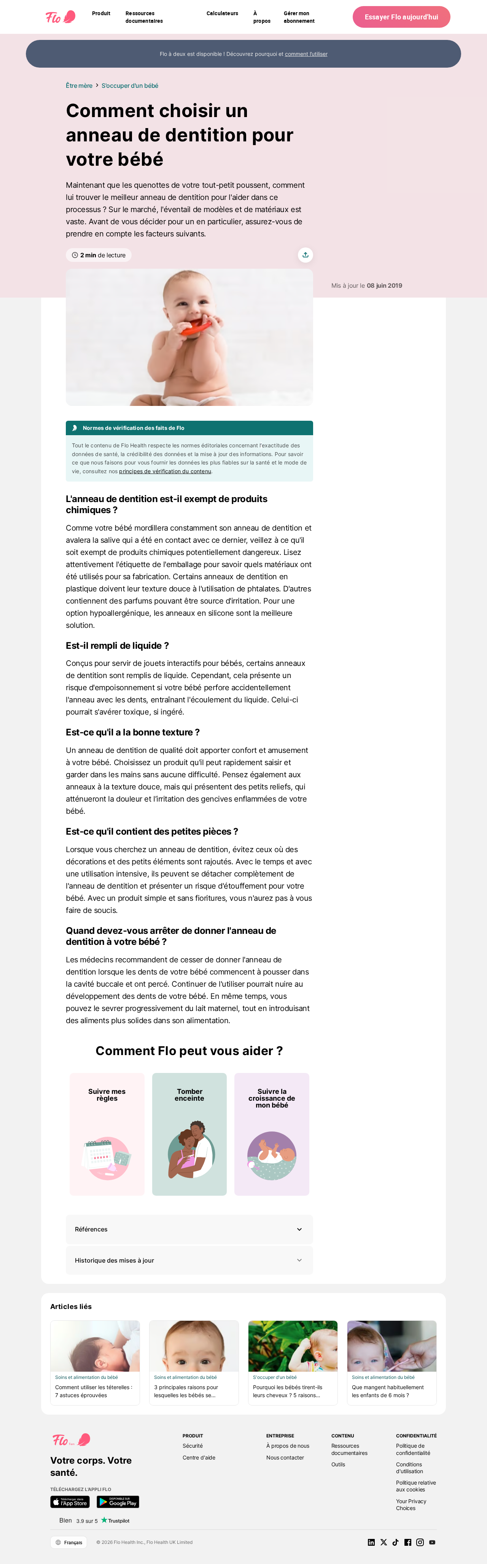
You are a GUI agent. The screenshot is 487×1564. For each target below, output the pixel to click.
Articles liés (71, 1306)
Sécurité (193, 1445)
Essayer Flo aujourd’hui (401, 16)
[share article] (305, 255)
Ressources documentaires (349, 1449)
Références (91, 1229)
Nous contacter (285, 1457)
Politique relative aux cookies (416, 1486)
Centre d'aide (199, 1457)
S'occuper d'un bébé (130, 85)
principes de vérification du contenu (165, 471)
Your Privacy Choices (411, 1504)
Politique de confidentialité (413, 1449)
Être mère (79, 85)
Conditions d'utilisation (409, 1467)
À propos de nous (287, 1445)
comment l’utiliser (306, 54)
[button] (189, 1229)
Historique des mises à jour (114, 1260)
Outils (338, 1464)
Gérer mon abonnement (299, 17)
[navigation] (101, 17)
